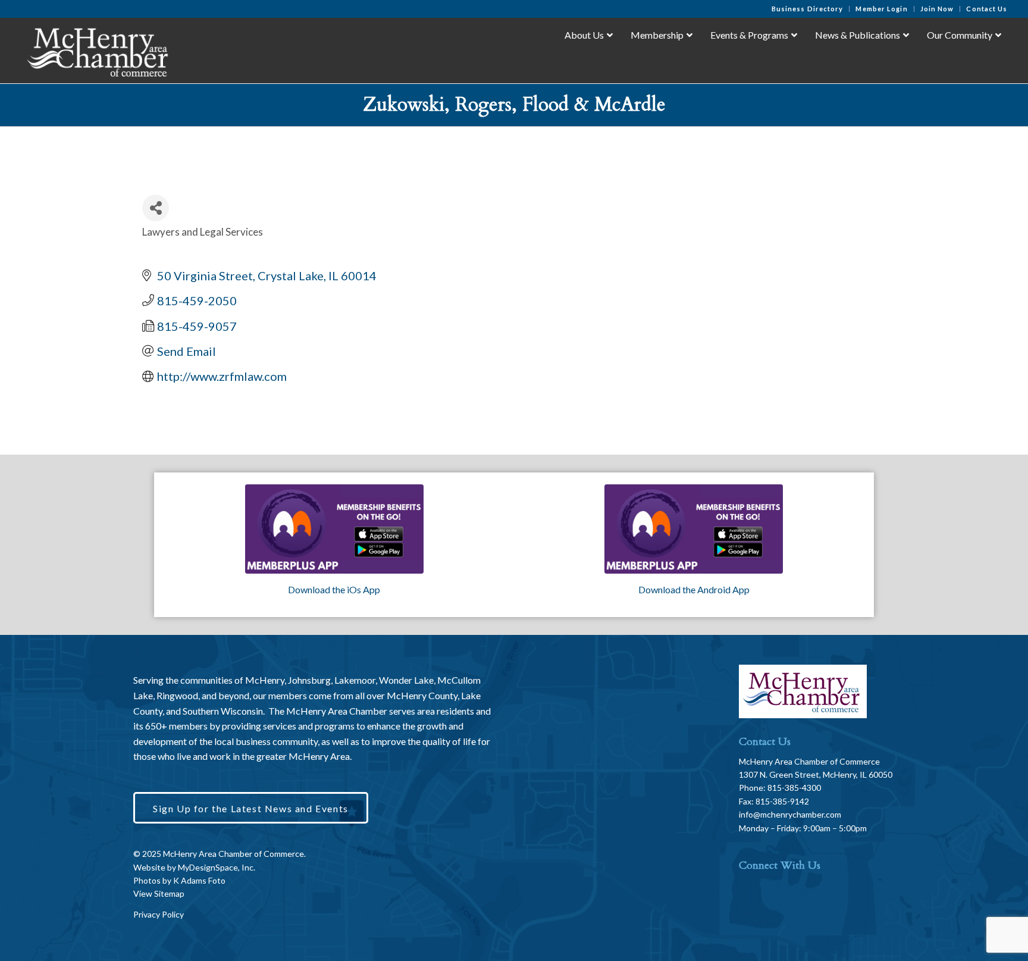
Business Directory (808, 8)
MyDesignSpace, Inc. (216, 867)
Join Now (937, 8)
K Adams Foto (199, 880)
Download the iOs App (334, 589)
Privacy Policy (158, 914)
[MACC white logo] (97, 50)
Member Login (881, 8)
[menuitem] (808, 9)
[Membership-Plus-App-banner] (334, 529)
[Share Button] (155, 208)
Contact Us (986, 8)
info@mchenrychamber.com (790, 814)
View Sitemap (158, 893)
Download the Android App (694, 589)
